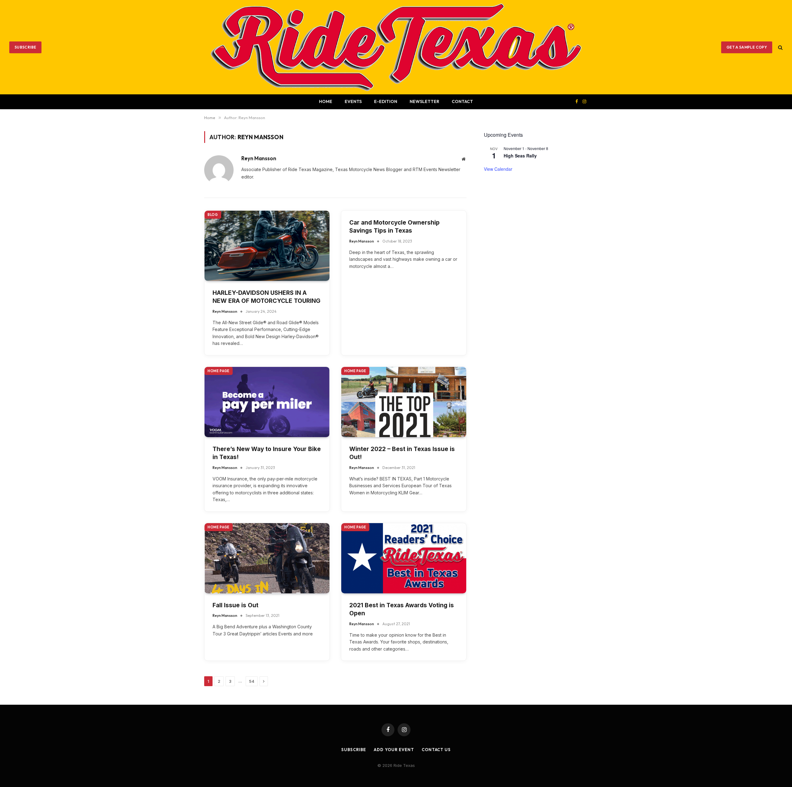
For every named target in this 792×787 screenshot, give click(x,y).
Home (325, 101)
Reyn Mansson (258, 158)
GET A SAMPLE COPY (746, 47)
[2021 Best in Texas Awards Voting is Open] (403, 558)
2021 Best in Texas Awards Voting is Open (401, 609)
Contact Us (436, 749)
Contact (462, 101)
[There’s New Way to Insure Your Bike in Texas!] (266, 402)
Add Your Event (394, 749)
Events (353, 101)
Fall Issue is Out (235, 605)
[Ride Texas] (396, 47)
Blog (213, 215)
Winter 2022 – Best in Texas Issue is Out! (402, 453)
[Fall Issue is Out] (266, 558)
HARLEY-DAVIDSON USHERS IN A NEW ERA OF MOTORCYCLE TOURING (267, 297)
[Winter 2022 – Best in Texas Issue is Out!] (403, 402)
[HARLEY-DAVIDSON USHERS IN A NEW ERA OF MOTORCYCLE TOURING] (266, 246)
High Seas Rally (520, 156)
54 (251, 681)
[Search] (780, 47)
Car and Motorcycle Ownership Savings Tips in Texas (394, 226)
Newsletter (424, 101)
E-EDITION (385, 101)
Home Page (219, 371)
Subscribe (25, 47)
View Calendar (498, 169)
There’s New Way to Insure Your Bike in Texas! (267, 453)
